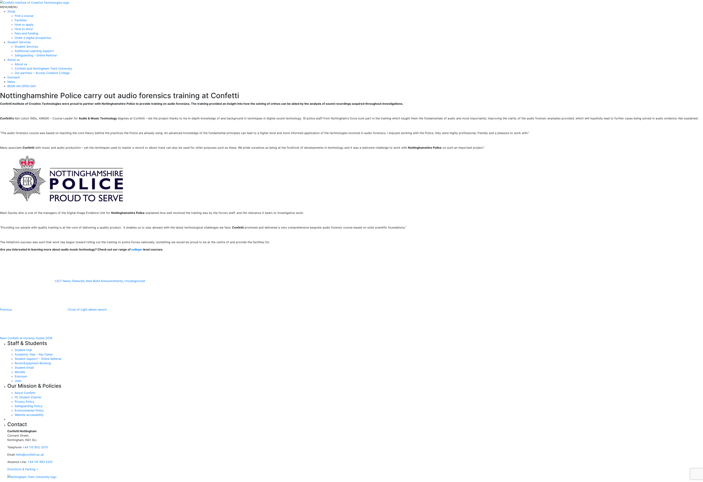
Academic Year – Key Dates (34, 354)
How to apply (24, 24)
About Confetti (25, 393)
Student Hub (23, 350)
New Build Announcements (104, 281)
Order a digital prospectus (33, 38)
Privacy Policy (24, 401)
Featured (78, 281)
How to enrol (24, 29)
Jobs (18, 381)
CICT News (62, 281)
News (11, 82)
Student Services (19, 42)
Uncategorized (134, 281)
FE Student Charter (28, 397)
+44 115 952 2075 (35, 447)
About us (13, 60)
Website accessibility (29, 415)
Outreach (13, 77)
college (136, 249)
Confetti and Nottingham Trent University (43, 68)
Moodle (20, 372)
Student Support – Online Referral (38, 359)
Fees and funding (26, 33)
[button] (9, 7)
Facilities (21, 20)
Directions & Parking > (22, 469)
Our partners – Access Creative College (42, 73)
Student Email (24, 367)
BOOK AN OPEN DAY (21, 86)
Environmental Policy (29, 410)
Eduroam (21, 376)
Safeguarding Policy (28, 406)
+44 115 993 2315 (40, 462)
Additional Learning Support (34, 51)
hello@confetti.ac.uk (30, 454)
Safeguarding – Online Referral (36, 55)
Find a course (24, 16)
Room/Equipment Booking (33, 363)
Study (11, 11)
